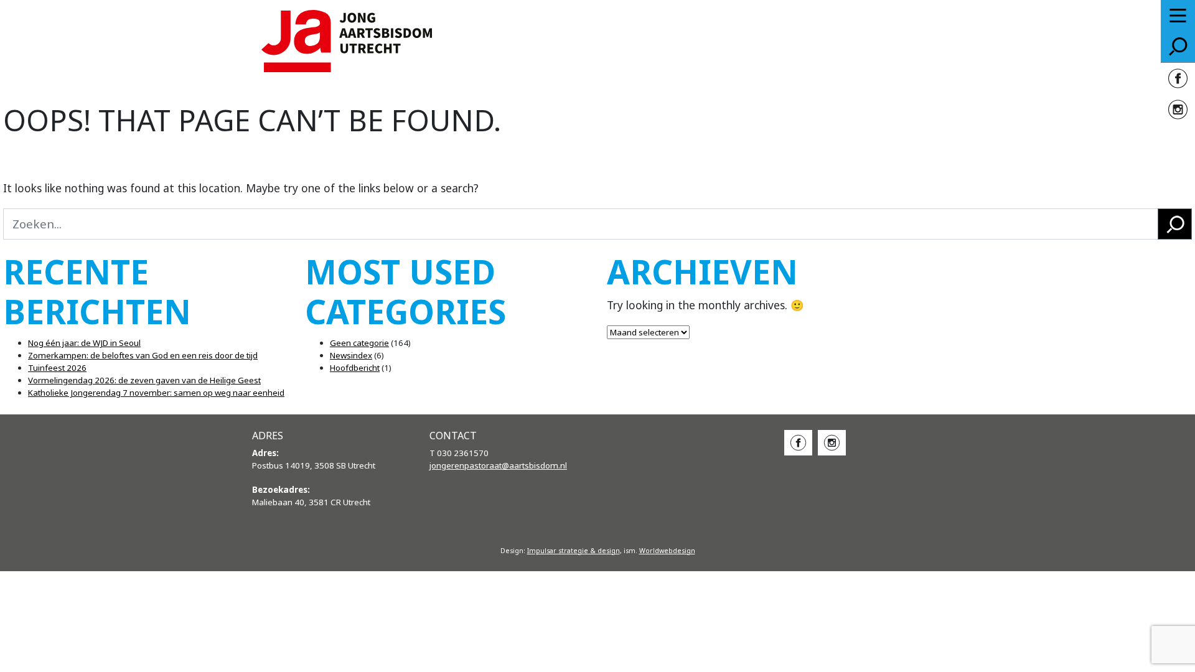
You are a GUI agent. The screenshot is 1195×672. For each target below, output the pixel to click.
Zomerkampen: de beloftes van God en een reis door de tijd (143, 355)
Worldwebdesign (667, 550)
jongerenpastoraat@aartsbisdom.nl (498, 465)
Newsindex (351, 355)
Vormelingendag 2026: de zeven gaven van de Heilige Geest (144, 380)
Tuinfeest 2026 (57, 367)
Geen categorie (359, 342)
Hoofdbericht (355, 367)
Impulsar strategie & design (573, 550)
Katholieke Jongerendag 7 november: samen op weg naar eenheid (156, 392)
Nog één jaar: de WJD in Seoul (84, 342)
